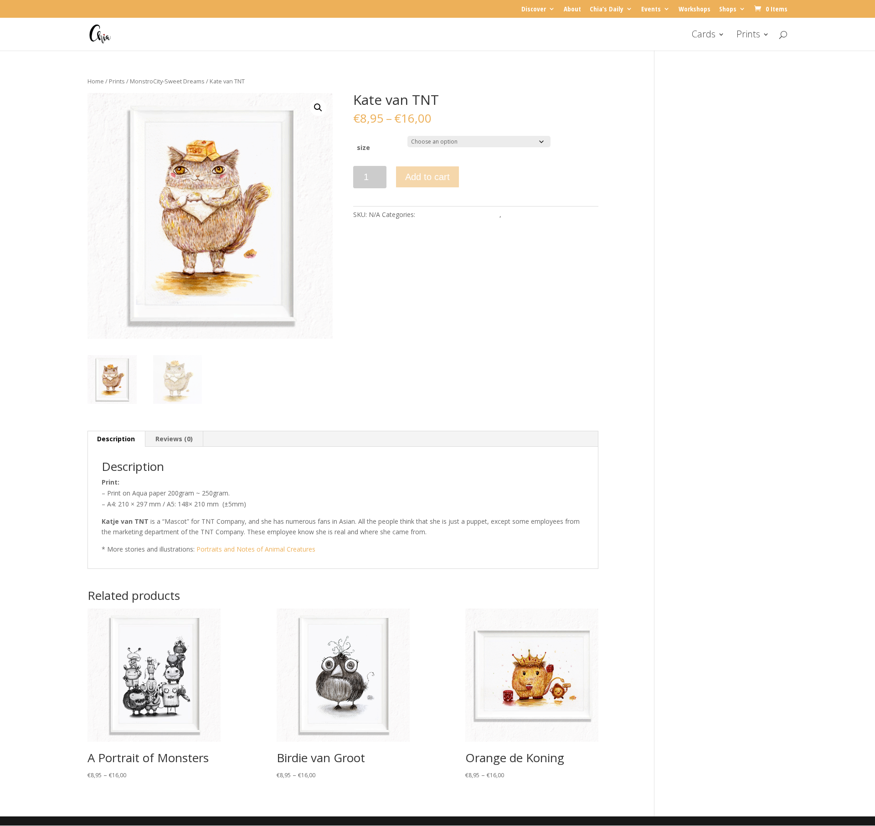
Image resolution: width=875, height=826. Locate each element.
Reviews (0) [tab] (174, 438)
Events (651, 9)
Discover (533, 9)
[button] (318, 107)
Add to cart (427, 177)
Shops (727, 9)
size (363, 147)
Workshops (694, 9)
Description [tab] (116, 438)
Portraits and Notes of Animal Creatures (255, 549)
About (572, 9)
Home (96, 81)
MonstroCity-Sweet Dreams (167, 81)
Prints (748, 35)
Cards (703, 35)
